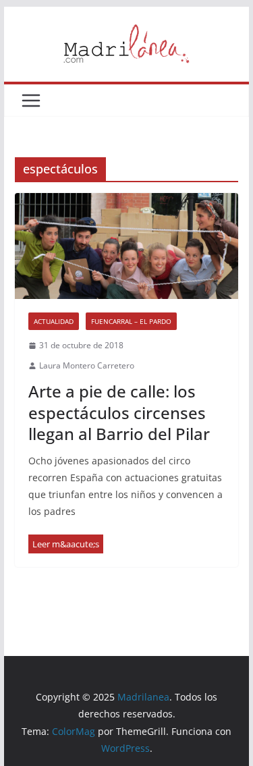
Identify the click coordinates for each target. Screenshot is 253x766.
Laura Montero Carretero (86, 365)
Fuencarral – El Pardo (131, 321)
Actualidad (54, 321)
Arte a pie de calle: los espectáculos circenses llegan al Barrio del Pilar (119, 412)
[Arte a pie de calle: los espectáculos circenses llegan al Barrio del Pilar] (127, 246)
